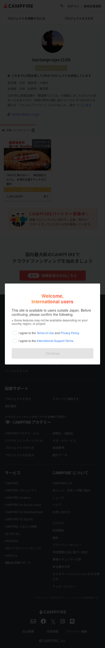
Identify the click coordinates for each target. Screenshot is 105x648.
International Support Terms (55, 341)
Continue (53, 353)
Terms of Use (45, 333)
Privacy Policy (70, 333)
